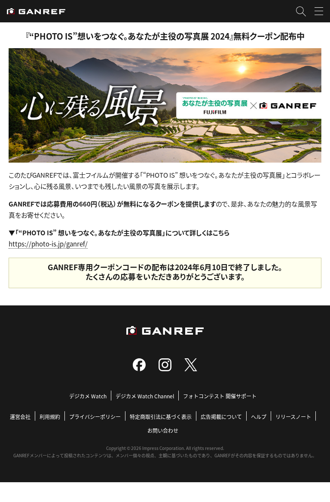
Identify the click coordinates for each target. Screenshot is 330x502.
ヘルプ (258, 416)
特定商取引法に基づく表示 (161, 416)
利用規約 (50, 416)
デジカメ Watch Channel (145, 396)
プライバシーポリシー (95, 416)
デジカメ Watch (88, 396)
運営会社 (20, 416)
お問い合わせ (162, 430)
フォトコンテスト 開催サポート (220, 396)
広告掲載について (221, 416)
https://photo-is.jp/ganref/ (48, 243)
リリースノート (293, 416)
